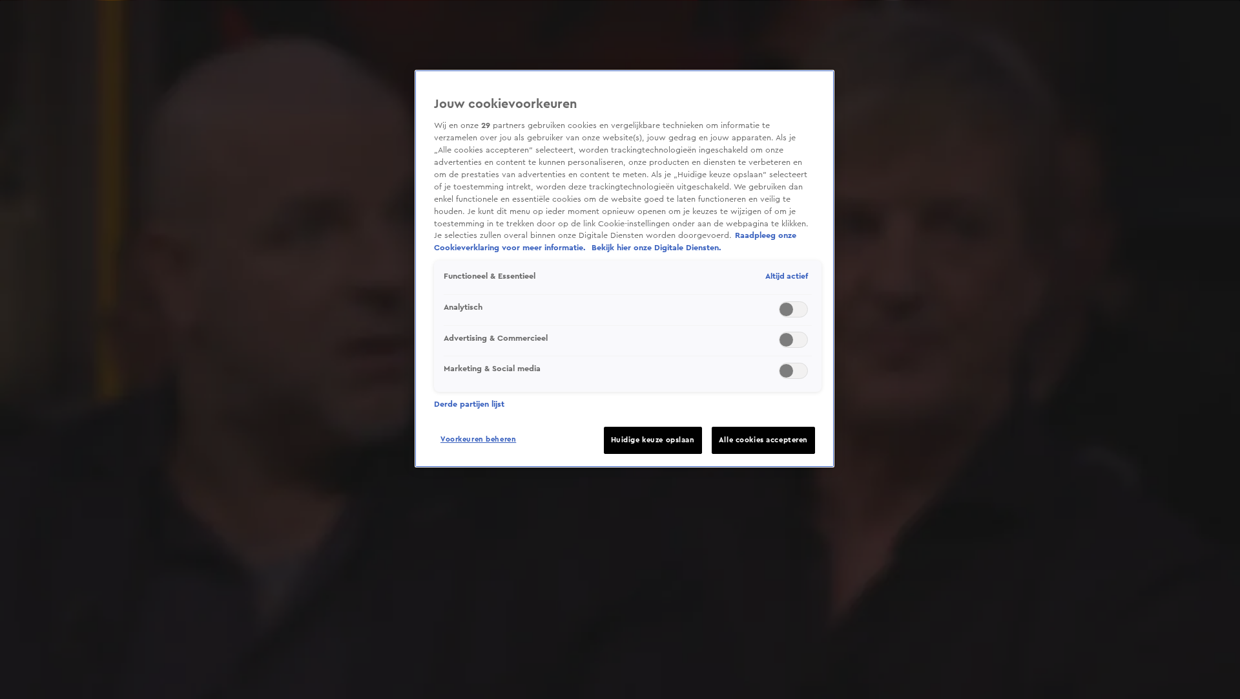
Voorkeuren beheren (478, 439)
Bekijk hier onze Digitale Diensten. (656, 248)
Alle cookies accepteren (763, 440)
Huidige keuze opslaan (653, 440)
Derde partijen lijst (469, 404)
